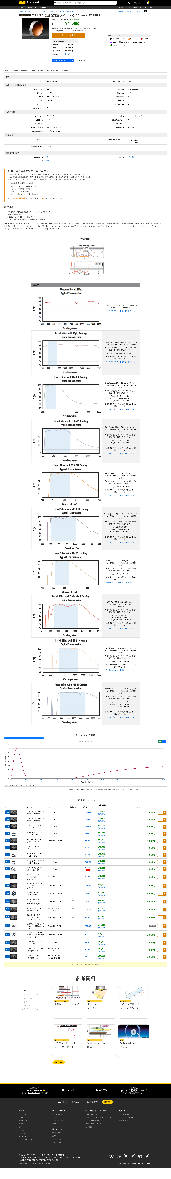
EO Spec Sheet (140, 42)
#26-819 (88, 917)
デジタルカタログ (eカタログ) (127, 1117)
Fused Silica (131, 116)
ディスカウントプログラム (93, 1114)
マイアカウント (136, 3)
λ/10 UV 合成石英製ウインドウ (68, 11)
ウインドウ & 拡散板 (39, 11)
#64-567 (88, 819)
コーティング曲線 (37, 70)
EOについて (22, 1114)
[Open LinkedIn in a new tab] (133, 1157)
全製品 (21, 11)
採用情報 (21, 1124)
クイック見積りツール (133, 1090)
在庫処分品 (88, 870)
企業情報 (43, 7)
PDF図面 (145, 39)
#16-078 (88, 943)
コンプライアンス (24, 1133)
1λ (8, 219)
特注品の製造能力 (19, 198)
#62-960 (88, 950)
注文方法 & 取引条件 (58, 1114)
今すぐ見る (68, 1010)
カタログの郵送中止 (124, 1120)
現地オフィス (23, 1120)
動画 (25, 1002)
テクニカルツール (30, 998)
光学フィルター (56, 1136)
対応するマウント (52, 70)
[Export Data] (164, 741)
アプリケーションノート (32, 995)
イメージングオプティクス (60, 1142)
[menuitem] (24, 7)
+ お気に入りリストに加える (63, 60)
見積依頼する (69, 54)
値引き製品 (89, 1127)
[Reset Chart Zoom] (160, 741)
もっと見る (59, 1062)
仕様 (6, 70)
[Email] (145, 11)
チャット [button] (70, 1090)
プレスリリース (23, 1127)
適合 (47, 157)
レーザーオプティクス (58, 1139)
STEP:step (133, 39)
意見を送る (55, 1124)
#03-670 (88, 848)
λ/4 (12, 219)
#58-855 (88, 885)
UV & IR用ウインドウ (52, 11)
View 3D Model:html (118, 39)
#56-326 (88, 935)
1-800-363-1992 (137, 7)
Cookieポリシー (33, 1163)
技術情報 (24, 70)
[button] (138, 7)
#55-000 (88, 893)
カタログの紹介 (124, 1114)
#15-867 (88, 841)
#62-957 (88, 909)
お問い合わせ (148, 7)
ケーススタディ (23, 1130)
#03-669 (88, 855)
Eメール (103, 1089)
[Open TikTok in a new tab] (147, 1157)
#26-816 (88, 901)
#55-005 (88, 926)
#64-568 (88, 812)
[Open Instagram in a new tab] (140, 1157)
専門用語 (27, 1005)
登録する (107, 1102)
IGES (114, 42)
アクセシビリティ (48, 1163)
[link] (149, 1)
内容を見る (131, 157)
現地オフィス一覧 (33, 1093)
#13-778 (88, 957)
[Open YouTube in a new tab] (126, 1157)
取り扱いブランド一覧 (25, 1140)
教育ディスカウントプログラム (95, 1124)
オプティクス (28, 11)
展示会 (21, 1117)
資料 (36, 7)
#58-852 (88, 877)
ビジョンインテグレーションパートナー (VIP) (99, 1117)
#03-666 (88, 862)
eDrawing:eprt (125, 42)
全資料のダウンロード (120, 45)
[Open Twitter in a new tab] (118, 1157)
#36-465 (88, 868)
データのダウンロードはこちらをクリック (121, 311)
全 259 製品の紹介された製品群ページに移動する (129, 11)
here (98, 964)
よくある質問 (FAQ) (31, 1009)
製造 (29, 7)
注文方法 (40, 1163)
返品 (53, 1117)
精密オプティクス (57, 1132)
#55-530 (88, 834)
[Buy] (164, 813)
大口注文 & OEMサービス (93, 1120)
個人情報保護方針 (23, 1163)
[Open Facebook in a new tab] (111, 1157)
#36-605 (88, 827)
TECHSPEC (23, 1136)
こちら (42, 198)
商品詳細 (15, 70)
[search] (85, 3)
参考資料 (65, 70)
